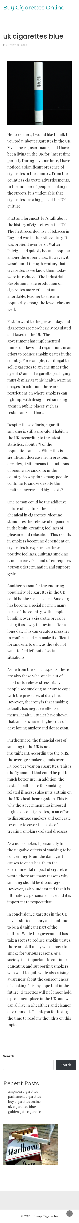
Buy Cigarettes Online (33, 7)
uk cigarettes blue (22, 1107)
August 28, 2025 (16, 45)
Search (8, 1056)
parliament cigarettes (24, 1097)
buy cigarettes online (24, 1102)
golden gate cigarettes (25, 1112)
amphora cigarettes (23, 1092)
